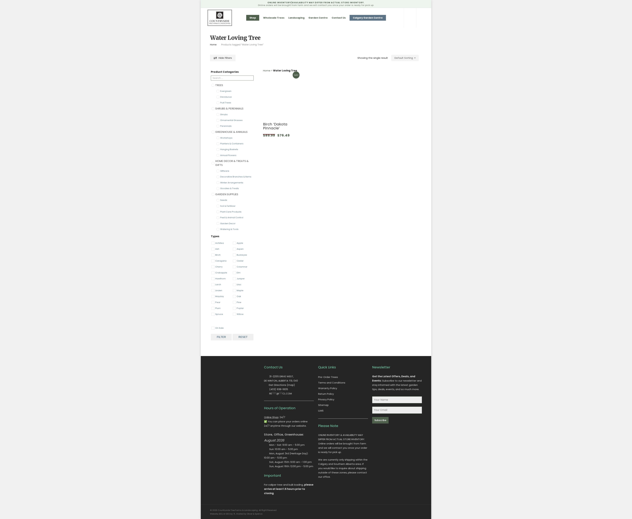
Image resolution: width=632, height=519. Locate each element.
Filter (221, 337)
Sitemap (323, 405)
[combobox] (405, 58)
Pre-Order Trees (328, 377)
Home (213, 44)
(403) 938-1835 (278, 389)
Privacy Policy (326, 399)
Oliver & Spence (254, 513)
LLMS (321, 410)
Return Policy (326, 394)
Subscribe (380, 420)
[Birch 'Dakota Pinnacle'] (282, 96)
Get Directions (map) (282, 385)
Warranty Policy (327, 388)
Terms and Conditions (331, 382)
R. (235, 513)
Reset (243, 337)
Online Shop (271, 417)
